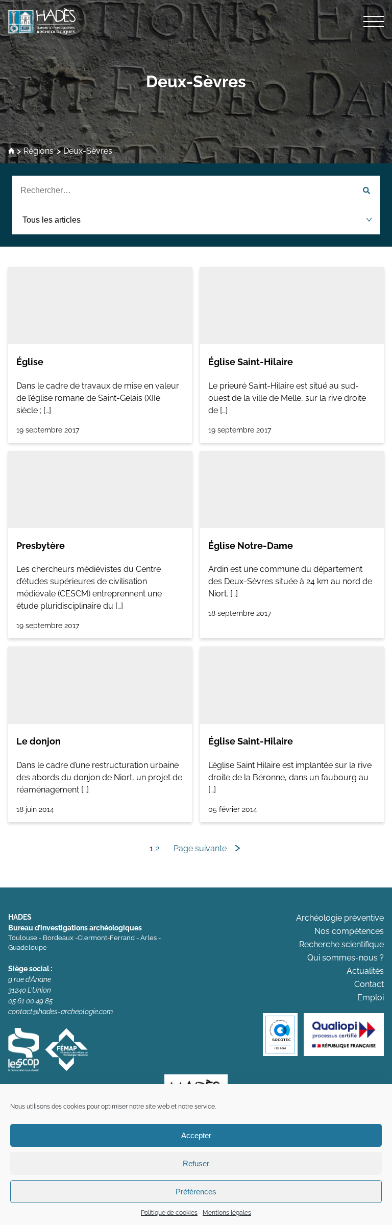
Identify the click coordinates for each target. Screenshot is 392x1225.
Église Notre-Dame (250, 545)
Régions (38, 151)
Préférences (196, 1191)
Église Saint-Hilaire (250, 361)
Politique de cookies (169, 1212)
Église (29, 361)
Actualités (365, 971)
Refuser (196, 1163)
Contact (369, 984)
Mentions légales (227, 1212)
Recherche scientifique (341, 944)
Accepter (196, 1135)
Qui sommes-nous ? (345, 958)
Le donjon (38, 741)
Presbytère (40, 545)
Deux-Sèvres (196, 81)
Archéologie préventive (340, 918)
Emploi (370, 997)
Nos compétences (349, 931)
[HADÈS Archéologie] (196, 21)
